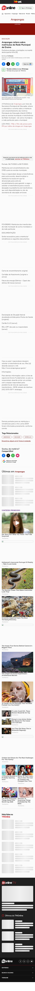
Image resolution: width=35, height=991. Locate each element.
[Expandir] (32, 977)
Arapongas (15, 13)
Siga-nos (26, 64)
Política (33, 13)
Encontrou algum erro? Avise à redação (16, 441)
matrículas (28, 437)
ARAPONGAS (7, 437)
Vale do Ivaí (22, 13)
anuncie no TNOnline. (22, 159)
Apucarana (7, 13)
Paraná (28, 13)
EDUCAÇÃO (17, 437)
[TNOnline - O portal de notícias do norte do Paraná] (8, 8)
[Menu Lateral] (2, 14)
